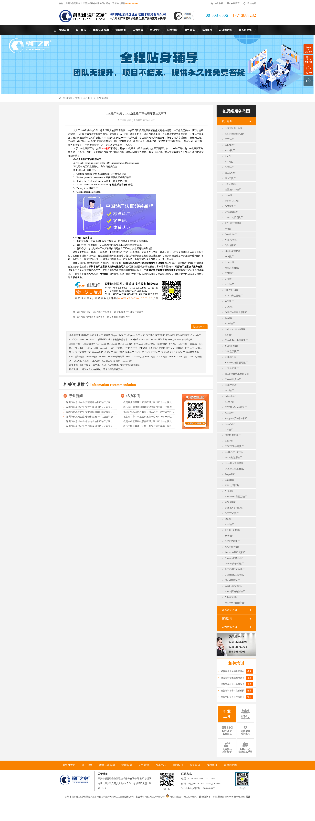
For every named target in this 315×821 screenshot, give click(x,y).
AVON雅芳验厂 (232, 547)
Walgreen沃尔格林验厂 (236, 418)
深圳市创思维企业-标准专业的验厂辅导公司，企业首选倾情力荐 (98, 421)
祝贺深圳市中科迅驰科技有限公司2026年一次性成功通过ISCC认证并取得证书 (162, 416)
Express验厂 (231, 262)
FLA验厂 (229, 390)
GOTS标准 (133, 339)
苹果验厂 (129, 352)
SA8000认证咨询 (159, 339)
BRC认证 (138, 344)
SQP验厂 (229, 519)
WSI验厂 (229, 301)
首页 (78, 98)
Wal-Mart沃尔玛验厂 (235, 134)
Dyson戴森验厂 (232, 212)
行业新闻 (75, 396)
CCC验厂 (150, 335)
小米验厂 (120, 348)
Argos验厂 (230, 413)
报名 (249, 671)
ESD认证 (172, 339)
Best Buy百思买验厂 (235, 508)
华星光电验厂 (232, 240)
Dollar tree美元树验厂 (235, 329)
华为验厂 (108, 352)
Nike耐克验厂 (232, 597)
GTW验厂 (230, 307)
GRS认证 (165, 352)
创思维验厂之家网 (156, 348)
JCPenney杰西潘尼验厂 (236, 362)
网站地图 (251, 3)
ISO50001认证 (182, 335)
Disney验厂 (128, 361)
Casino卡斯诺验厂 (234, 217)
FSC (89, 352)
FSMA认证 (112, 344)
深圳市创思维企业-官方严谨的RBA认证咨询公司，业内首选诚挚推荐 (101, 407)
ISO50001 (170, 335)
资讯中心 (161, 765)
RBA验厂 (180, 352)
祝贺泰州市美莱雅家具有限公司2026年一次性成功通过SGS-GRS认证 (158, 402)
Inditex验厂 (144, 339)
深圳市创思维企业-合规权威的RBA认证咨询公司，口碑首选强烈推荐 (101, 416)
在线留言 (235, 3)
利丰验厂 (229, 535)
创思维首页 (68, 765)
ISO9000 (103, 356)
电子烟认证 (102, 339)
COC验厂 (229, 167)
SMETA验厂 (150, 356)
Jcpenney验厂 (75, 344)
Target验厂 (230, 474)
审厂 (113, 348)
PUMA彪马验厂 (233, 435)
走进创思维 (230, 765)
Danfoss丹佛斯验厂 (234, 563)
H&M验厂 (230, 441)
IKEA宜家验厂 (232, 541)
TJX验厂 (229, 318)
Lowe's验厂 (230, 424)
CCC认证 (140, 335)
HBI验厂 (229, 273)
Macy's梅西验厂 (233, 267)
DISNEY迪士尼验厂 (235, 128)
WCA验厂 (230, 150)
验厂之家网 (85, 365)
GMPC (228, 156)
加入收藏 (219, 3)
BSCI (147, 352)
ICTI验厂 (229, 139)
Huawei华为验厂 (233, 379)
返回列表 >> (199, 326)
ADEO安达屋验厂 (234, 295)
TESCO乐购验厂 (233, 530)
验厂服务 (88, 98)
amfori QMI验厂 (233, 201)
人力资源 (143, 765)
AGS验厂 (229, 284)
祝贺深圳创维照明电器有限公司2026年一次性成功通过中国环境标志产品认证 (162, 407)
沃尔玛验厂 (80, 356)
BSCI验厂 (230, 161)
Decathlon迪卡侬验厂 (235, 463)
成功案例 (133, 396)
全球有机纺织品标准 (118, 339)
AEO (192, 348)
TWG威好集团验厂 (234, 223)
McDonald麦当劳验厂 (235, 602)
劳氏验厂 (194, 344)
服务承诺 (195, 765)
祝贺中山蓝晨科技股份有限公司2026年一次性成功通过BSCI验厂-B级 (158, 421)
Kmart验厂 (230, 480)
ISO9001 (129, 356)
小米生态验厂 (232, 368)
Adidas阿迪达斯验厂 (235, 591)
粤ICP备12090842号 (155, 797)
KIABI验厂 (230, 401)
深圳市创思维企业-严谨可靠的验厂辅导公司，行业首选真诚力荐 (98, 402)
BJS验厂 (229, 334)
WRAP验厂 (230, 145)
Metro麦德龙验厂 (233, 457)
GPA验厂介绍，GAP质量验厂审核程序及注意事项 (116, 365)
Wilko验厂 (230, 323)
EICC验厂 (155, 352)
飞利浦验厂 (230, 245)
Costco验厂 (195, 335)
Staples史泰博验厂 (234, 251)
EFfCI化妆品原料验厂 (236, 407)
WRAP (129, 348)
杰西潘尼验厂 (188, 339)
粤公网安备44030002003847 (183, 797)
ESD (179, 339)
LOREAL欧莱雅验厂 (235, 468)
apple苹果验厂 (232, 385)
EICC (172, 352)
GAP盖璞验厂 (104, 98)
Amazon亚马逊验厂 (234, 558)
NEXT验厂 (230, 491)
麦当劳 (107, 335)
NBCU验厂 (91, 339)
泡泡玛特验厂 (232, 184)
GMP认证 (142, 348)
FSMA (121, 344)
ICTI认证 (170, 348)
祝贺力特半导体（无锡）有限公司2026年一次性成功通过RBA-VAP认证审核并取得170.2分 (168, 426)
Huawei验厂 (97, 352)
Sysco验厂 (230, 195)
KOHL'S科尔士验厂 (235, 452)
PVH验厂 (229, 524)
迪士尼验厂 (163, 344)
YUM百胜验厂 (232, 346)
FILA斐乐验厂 (232, 290)
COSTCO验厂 (232, 513)
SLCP (74, 352)
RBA (71, 356)
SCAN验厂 (230, 206)
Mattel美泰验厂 (232, 580)
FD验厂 (228, 228)
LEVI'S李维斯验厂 (234, 446)
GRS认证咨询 (89, 344)
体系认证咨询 (229, 610)
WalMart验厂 (92, 356)
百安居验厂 (230, 502)
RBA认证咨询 (232, 485)
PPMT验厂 (230, 178)
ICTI (187, 348)
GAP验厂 (129, 344)
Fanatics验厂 (231, 234)
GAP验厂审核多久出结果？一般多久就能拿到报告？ (103, 317)
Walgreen (131, 335)
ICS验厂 (229, 429)
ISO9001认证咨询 (116, 356)
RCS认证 (73, 339)
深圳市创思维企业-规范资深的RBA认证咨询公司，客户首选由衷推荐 (101, 426)
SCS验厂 (229, 256)
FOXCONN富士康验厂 (236, 312)
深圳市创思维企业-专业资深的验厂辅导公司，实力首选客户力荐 (98, 412)
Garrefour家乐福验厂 (235, 575)
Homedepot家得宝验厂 (236, 496)
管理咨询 (227, 618)
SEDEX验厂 (231, 173)
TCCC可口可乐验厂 (235, 569)
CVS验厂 (229, 279)
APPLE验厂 (119, 352)
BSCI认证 (139, 352)
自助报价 (178, 765)
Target (114, 335)
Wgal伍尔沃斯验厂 (234, 586)
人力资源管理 (229, 627)
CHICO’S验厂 (232, 357)
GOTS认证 (101, 344)
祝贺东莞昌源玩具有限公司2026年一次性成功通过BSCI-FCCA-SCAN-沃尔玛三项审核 (166, 412)
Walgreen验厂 (93, 348)
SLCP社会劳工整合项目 (237, 374)
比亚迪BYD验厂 (233, 189)
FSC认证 (82, 352)
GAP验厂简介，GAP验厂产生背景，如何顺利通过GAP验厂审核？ (110, 312)
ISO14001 (173, 356)
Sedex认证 (139, 356)
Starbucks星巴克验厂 (235, 552)
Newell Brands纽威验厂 (236, 340)
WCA (135, 348)
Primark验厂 (231, 396)
